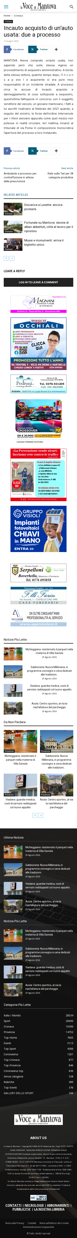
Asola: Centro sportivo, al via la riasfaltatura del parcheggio (56, 803)
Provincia (9, 751)
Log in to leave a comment (38, 282)
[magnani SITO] (38, 312)
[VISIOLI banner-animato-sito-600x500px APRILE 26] (38, 551)
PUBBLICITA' (22, 1209)
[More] (56, 49)
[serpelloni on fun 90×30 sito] (38, 581)
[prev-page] (6, 258)
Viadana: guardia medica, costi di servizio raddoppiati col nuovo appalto (20, 803)
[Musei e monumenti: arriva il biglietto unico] (13, 244)
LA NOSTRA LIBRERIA (49, 1209)
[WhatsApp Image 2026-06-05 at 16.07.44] (38, 443)
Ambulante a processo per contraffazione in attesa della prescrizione (20, 177)
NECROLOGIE (34, 1205)
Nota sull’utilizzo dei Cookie (54, 1223)
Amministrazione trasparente (38, 1227)
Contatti (32, 1223)
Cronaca (18, 15)
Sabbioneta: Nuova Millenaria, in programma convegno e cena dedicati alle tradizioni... (49, 671)
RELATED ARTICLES (16, 194)
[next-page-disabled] (12, 258)
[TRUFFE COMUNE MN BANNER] (38, 500)
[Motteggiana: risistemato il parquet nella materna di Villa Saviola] (13, 653)
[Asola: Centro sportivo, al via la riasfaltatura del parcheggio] (13, 708)
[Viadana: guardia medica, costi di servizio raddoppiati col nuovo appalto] (13, 690)
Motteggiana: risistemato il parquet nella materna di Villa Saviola (20, 759)
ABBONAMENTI (58, 1205)
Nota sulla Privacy (14, 1223)
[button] (6, 7)
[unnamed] (38, 625)
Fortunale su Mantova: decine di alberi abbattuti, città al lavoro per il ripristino (48, 227)
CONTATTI (13, 1205)
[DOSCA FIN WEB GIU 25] (38, 369)
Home (7, 15)
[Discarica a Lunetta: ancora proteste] (13, 209)
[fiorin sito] (38, 603)
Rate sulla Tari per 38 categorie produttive (60, 175)
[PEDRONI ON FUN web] (38, 392)
